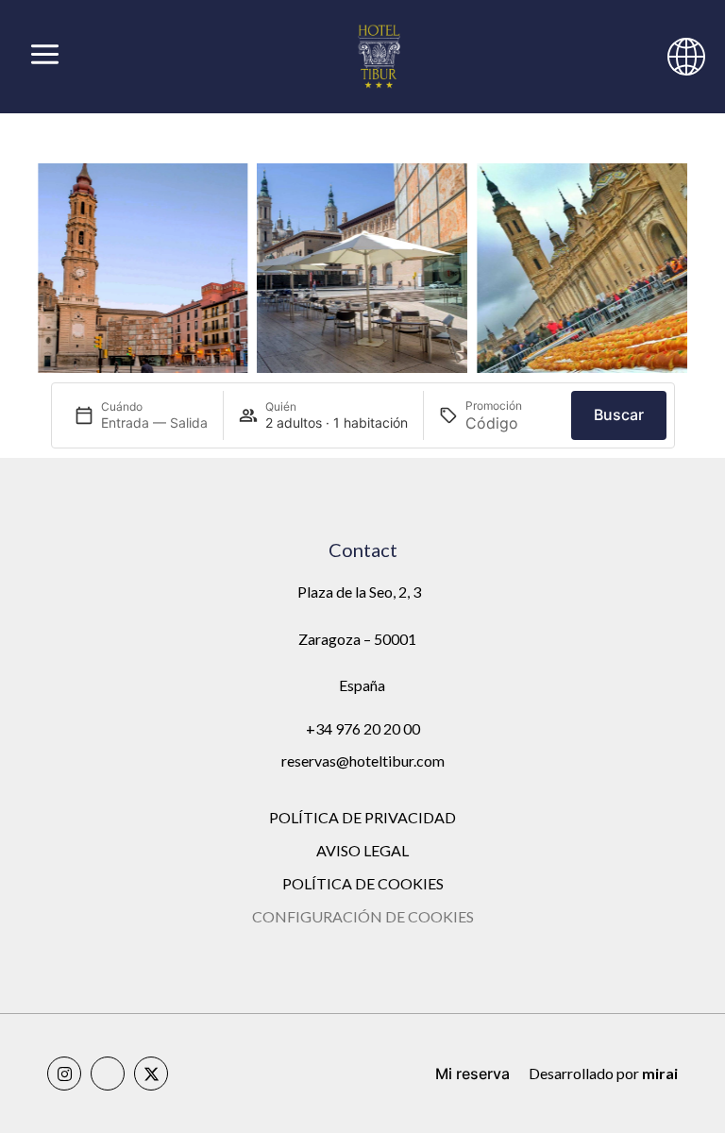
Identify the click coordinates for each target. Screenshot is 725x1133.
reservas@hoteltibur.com (363, 760)
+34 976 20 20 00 (363, 728)
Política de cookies (363, 883)
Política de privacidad (362, 817)
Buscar (619, 414)
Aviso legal (362, 850)
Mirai (660, 1073)
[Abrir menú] (44, 57)
